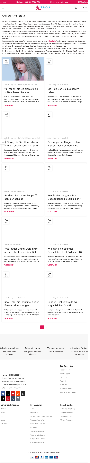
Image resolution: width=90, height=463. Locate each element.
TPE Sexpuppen (66, 389)
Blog (11, 85)
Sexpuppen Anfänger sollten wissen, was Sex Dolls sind (64, 144)
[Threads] (3, 398)
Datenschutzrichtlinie (37, 439)
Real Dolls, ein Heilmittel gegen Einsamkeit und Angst (21, 304)
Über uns (33, 428)
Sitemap (4, 424)
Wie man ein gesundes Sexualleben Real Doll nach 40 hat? (65, 250)
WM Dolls (63, 385)
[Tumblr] (13, 398)
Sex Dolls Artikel (19, 85)
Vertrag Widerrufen (37, 420)
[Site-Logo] (44, 7)
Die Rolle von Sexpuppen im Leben (63, 90)
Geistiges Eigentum (37, 442)
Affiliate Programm (66, 420)
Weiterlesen (9, 105)
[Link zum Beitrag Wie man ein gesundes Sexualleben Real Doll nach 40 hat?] (66, 228)
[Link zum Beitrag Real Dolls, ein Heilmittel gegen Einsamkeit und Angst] (23, 282)
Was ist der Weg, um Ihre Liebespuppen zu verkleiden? (64, 197)
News (3, 412)
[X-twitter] (8, 393)
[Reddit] (18, 393)
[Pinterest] (8, 398)
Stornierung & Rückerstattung (41, 416)
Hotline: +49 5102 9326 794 (12, 375)
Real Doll (63, 381)
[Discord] (18, 398)
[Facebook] (3, 393)
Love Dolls (63, 377)
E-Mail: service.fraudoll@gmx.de (13, 381)
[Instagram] (23, 393)
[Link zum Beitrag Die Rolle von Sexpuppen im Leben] (66, 69)
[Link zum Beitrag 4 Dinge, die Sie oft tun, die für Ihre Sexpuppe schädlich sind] (23, 122)
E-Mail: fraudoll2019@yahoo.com (14, 385)
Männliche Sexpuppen (68, 392)
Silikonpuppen (65, 373)
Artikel (6, 85)
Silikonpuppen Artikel (32, 138)
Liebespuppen (65, 370)
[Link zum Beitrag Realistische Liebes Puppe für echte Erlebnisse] (23, 175)
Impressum (34, 412)
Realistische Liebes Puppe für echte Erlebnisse (21, 197)
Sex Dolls (52, 41)
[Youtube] (13, 393)
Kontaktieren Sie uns (37, 424)
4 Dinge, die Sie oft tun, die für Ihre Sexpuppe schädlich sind (21, 144)
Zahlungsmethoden (37, 431)
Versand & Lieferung (37, 435)
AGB (32, 409)
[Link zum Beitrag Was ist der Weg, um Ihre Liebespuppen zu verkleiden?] (66, 175)
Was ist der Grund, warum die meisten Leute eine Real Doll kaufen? (21, 250)
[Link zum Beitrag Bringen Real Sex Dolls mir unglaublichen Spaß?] (66, 282)
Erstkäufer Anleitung (67, 409)
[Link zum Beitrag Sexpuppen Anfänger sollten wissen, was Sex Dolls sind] (66, 122)
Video (3, 420)
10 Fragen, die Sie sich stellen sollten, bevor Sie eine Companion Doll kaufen (21, 90)
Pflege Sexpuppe (66, 412)
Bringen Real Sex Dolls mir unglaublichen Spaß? (62, 304)
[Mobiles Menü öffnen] (3, 7)
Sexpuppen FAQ (66, 416)
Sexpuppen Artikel (31, 85)
